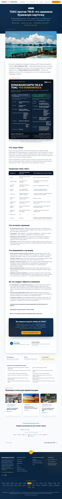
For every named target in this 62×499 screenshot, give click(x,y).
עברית (8, 485)
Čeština (19, 485)
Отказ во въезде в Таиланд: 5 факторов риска (17, 373)
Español (24, 483)
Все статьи (9, 442)
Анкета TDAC (55, 1)
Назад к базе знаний (11, 29)
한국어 (59, 483)
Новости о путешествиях (22, 470)
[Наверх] (31, 452)
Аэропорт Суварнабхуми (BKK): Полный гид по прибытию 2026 (42, 376)
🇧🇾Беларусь (31, 434)
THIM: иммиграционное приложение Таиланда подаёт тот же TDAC (44, 381)
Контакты (41, 1)
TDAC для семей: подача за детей (40, 367)
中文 (33, 483)
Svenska (41, 483)
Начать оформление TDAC (49, 442)
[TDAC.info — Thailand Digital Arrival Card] (9, 2)
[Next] (55, 390)
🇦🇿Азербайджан (31, 436)
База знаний (32, 1)
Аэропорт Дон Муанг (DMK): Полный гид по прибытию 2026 (19, 381)
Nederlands (50, 483)
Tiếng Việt (50, 485)
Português (28, 485)
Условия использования (37, 462)
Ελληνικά (38, 485)
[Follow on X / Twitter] (2, 475)
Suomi (4, 485)
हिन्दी (33, 487)
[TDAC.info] (7, 457)
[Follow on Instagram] (4, 475)
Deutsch (7, 483)
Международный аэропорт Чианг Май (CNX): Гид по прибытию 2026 (43, 378)
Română (33, 485)
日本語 (55, 483)
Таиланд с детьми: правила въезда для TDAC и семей (19, 370)
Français (12, 483)
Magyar (24, 485)
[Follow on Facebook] (6, 475)
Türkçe (12, 485)
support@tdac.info (53, 459)
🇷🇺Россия (16, 434)
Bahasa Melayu (56, 485)
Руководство (22, 1)
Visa (37, 1)
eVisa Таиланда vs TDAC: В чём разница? (41, 373)
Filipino (29, 487)
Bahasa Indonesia (44, 485)
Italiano (20, 483)
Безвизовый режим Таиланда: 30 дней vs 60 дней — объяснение (19, 368)
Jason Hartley (15, 22)
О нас (33, 464)
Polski (45, 483)
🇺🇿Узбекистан (36, 434)
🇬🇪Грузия (41, 434)
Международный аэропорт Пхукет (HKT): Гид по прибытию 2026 (18, 378)
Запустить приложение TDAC (30, 332)
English (3, 483)
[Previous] (52, 390)
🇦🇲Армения (46, 434)
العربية (16, 483)
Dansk (16, 485)
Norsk (37, 483)
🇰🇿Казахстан (25, 434)
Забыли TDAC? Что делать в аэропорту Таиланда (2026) (43, 371)
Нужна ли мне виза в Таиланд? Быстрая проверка (18, 375)
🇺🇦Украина (20, 434)
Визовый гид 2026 (20, 469)
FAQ (27, 1)
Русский (29, 483)
